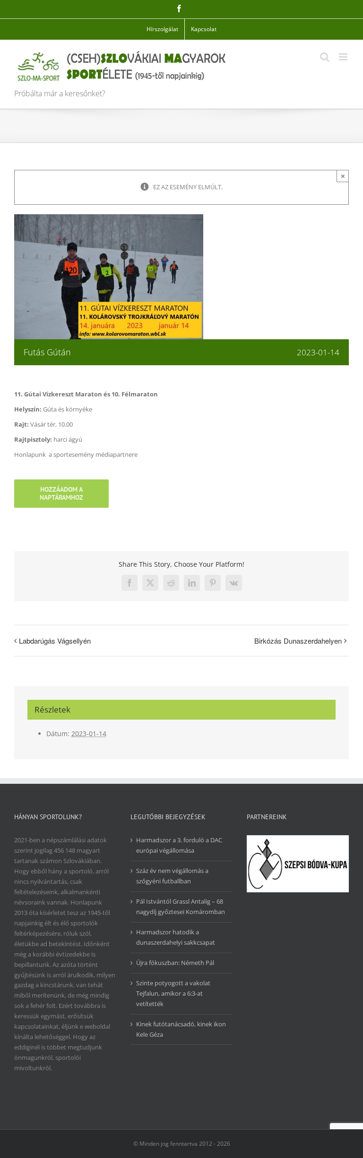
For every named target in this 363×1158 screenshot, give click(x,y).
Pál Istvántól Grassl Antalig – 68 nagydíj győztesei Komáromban (180, 906)
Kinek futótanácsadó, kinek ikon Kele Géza (181, 1029)
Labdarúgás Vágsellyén (55, 641)
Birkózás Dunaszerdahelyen (298, 641)
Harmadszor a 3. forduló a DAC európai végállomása (179, 845)
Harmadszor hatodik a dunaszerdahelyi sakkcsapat (175, 937)
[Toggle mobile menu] (344, 57)
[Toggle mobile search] (324, 57)
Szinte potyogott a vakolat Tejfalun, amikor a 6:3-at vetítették (173, 993)
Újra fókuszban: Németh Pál (175, 962)
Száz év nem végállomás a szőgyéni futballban (172, 875)
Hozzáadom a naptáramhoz (61, 494)
